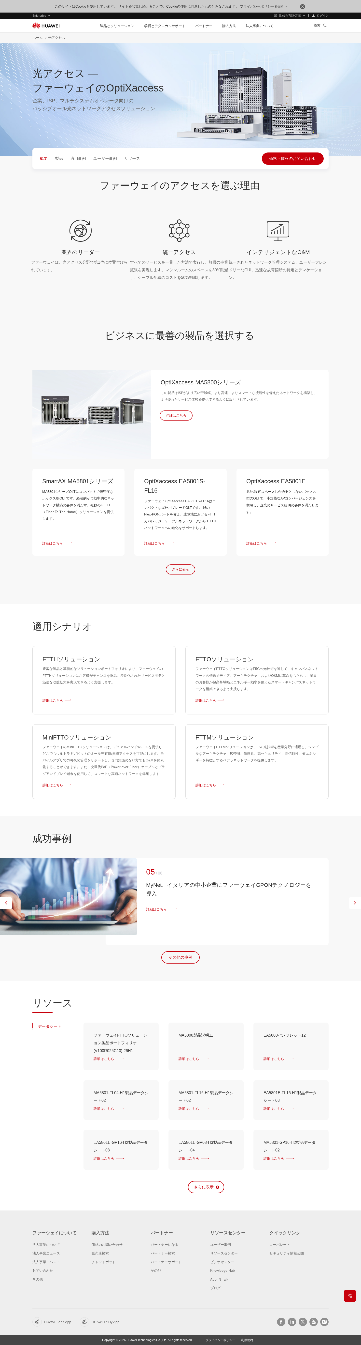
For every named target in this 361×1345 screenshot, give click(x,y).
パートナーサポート (166, 1262)
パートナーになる (164, 1245)
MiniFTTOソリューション (76, 737)
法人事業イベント (46, 1262)
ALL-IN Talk (219, 1279)
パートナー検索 (163, 1253)
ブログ (215, 1288)
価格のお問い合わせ (107, 1245)
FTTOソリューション (224, 659)
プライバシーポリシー (220, 1340)
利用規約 (247, 1340)
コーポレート (279, 1245)
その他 (37, 1279)
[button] (6, 903)
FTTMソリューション (224, 737)
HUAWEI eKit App (57, 1322)
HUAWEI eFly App (105, 1322)
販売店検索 (100, 1253)
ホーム (37, 38)
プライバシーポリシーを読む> (263, 6)
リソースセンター (224, 1253)
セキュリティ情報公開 (286, 1253)
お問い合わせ (42, 1270)
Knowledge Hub (222, 1270)
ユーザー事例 (220, 1245)
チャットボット (104, 1262)
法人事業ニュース (46, 1253)
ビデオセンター (222, 1262)
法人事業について (46, 1245)
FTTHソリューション (71, 659)
